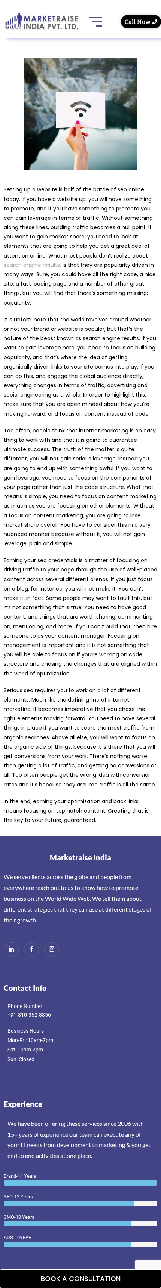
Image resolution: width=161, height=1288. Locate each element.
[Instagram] (51, 949)
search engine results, (32, 265)
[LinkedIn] (11, 949)
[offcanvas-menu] (6, 46)
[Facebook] (31, 949)
